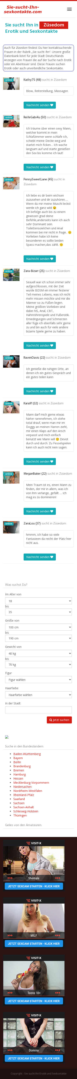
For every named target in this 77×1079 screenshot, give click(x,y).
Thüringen (20, 815)
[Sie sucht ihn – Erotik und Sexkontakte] (23, 9)
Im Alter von (13, 594)
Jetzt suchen (60, 720)
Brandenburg (22, 766)
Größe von (12, 620)
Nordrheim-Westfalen (27, 791)
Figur (8, 673)
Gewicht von (13, 647)
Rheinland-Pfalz (23, 795)
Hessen (18, 778)
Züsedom (60, 79)
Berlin (17, 762)
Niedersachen (22, 787)
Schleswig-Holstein (25, 811)
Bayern (18, 758)
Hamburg (19, 774)
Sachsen (18, 803)
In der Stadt (13, 703)
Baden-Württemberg (27, 754)
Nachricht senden (38, 105)
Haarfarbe (11, 688)
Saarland (19, 799)
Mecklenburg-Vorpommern (31, 783)
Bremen (18, 770)
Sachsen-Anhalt (23, 807)
